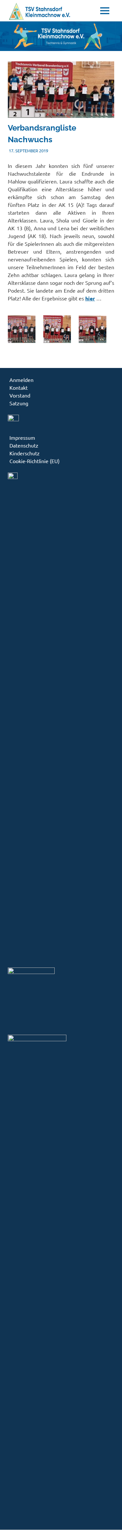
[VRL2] (57, 340)
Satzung (18, 403)
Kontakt (18, 387)
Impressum (22, 437)
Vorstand (19, 395)
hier (90, 298)
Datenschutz (23, 445)
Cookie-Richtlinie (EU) (34, 461)
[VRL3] (92, 340)
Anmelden (21, 379)
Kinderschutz (24, 453)
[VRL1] (21, 340)
